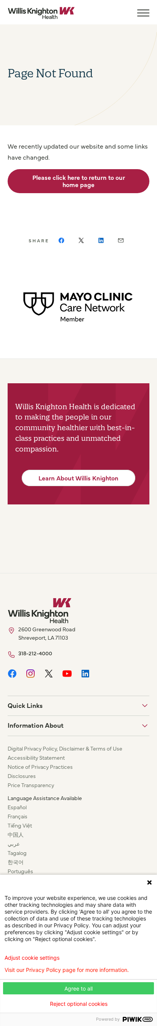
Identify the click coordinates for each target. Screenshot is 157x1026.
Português (20, 871)
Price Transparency (31, 785)
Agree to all (78, 988)
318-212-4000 (35, 653)
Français (17, 816)
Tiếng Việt (20, 825)
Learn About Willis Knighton (78, 478)
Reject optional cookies (78, 1003)
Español (17, 807)
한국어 (16, 862)
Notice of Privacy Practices (40, 766)
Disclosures (22, 776)
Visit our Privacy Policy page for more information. (67, 970)
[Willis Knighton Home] (41, 13)
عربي (14, 843)
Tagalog (17, 852)
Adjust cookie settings (32, 958)
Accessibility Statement (36, 757)
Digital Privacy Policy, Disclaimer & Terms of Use (65, 748)
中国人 (16, 834)
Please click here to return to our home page (78, 181)
